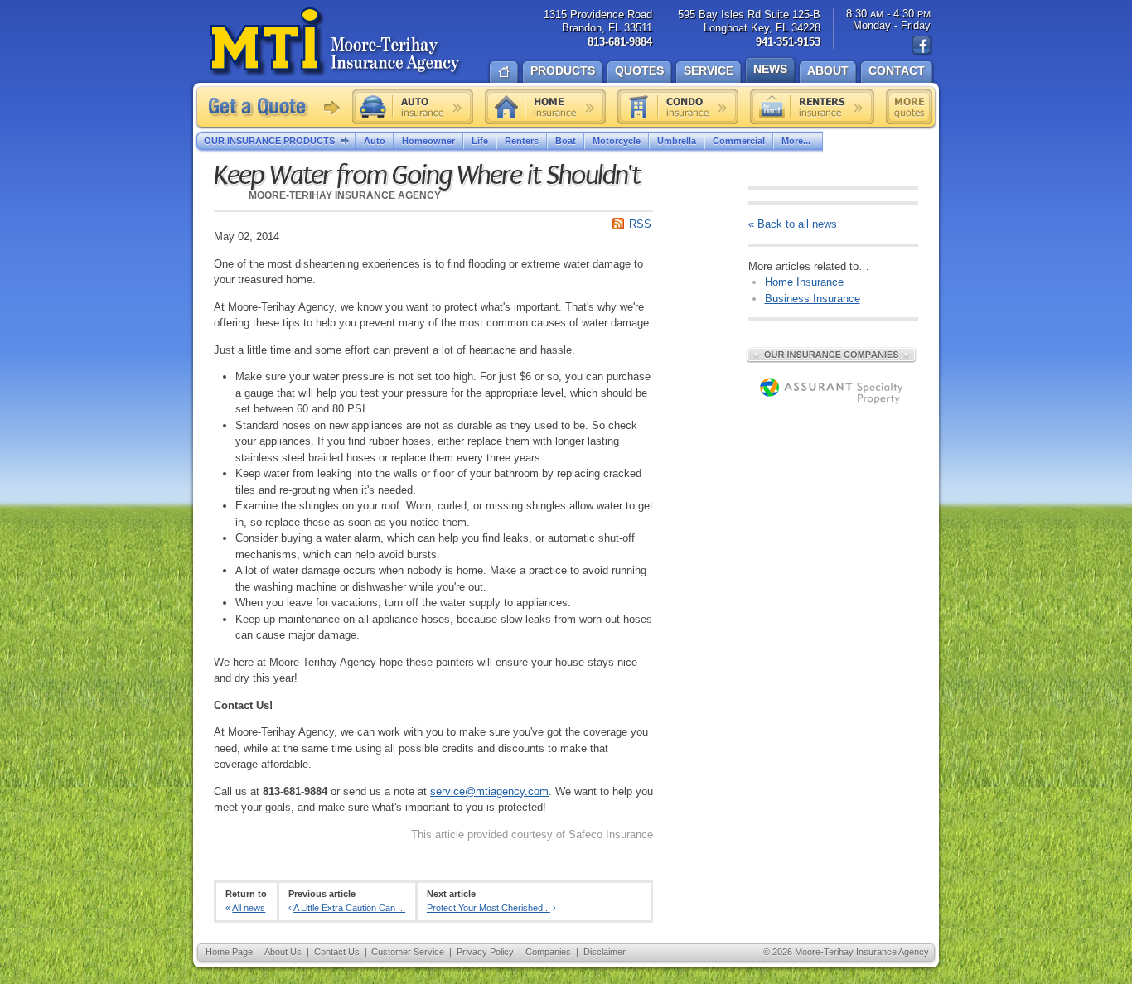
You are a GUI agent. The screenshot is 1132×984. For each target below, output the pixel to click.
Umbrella (676, 141)
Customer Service (407, 952)
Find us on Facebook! (922, 45)
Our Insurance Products (269, 141)
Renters (522, 141)
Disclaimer (604, 952)
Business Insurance (812, 298)
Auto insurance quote (412, 106)
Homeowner (428, 141)
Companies (548, 952)
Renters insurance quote (812, 106)
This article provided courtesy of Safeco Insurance (532, 834)
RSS (640, 224)
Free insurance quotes (909, 106)
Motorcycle (617, 141)
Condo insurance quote (677, 106)
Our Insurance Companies (831, 354)
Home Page (229, 952)
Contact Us (337, 952)
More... (795, 141)
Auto (374, 141)
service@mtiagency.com (489, 791)
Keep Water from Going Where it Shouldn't (427, 175)
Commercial (739, 141)
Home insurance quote (545, 106)
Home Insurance (804, 282)
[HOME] (503, 70)
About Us (283, 952)
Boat (565, 141)
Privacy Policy (485, 952)
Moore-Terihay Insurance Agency (336, 42)
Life (480, 141)
